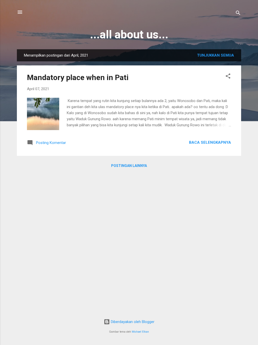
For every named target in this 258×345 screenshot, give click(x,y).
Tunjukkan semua (215, 55)
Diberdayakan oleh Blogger (132, 321)
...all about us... (129, 34)
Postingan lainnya (129, 166)
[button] (228, 77)
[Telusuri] (238, 13)
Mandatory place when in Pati (77, 77)
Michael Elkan (140, 331)
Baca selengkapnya (210, 142)
